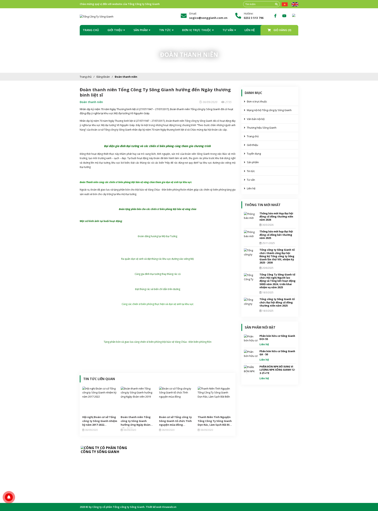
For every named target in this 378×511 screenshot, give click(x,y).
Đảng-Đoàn (103, 76)
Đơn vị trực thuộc (196, 30)
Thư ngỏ (155, 458)
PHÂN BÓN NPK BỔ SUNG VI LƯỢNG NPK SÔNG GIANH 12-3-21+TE (277, 370)
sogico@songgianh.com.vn (104, 477)
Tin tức (165, 30)
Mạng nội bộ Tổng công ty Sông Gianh (269, 110)
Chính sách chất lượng (163, 477)
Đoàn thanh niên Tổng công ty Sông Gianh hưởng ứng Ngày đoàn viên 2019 (136, 421)
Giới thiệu (114, 30)
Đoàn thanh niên (126, 76)
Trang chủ (91, 30)
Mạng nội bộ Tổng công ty (215, 471)
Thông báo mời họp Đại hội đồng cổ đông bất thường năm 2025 (276, 235)
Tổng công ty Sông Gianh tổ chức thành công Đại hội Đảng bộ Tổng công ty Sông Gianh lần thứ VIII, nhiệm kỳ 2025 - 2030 (277, 256)
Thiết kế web (153, 507)
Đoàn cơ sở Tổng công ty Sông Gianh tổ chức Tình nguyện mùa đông (175, 420)
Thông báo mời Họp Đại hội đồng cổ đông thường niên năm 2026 (276, 217)
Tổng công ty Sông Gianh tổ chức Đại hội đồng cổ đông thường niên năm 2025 (277, 302)
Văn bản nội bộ (256, 119)
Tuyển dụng (254, 153)
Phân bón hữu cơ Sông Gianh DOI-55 (277, 337)
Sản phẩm (140, 30)
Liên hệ (250, 30)
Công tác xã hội (159, 489)
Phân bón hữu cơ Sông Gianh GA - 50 (277, 353)
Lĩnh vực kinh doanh (162, 471)
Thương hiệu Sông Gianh (261, 127)
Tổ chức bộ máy (159, 465)
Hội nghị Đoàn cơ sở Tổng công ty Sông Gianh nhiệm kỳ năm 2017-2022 (99, 420)
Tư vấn (227, 30)
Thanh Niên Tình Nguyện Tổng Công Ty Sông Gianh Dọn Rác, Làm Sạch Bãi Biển (215, 420)
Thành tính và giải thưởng (165, 483)
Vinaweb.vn (169, 507)
